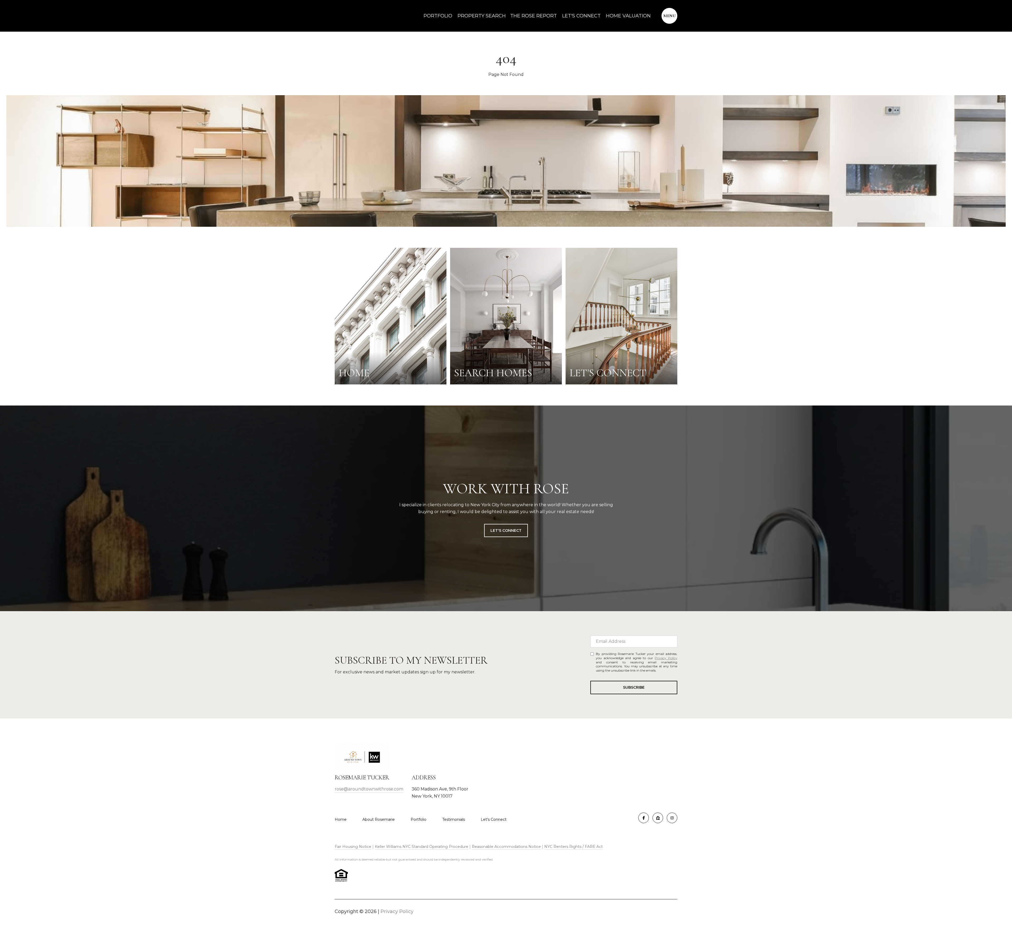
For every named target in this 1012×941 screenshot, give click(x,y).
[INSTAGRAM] (672, 818)
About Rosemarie (378, 819)
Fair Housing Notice (353, 846)
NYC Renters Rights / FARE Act (573, 846)
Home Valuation (628, 16)
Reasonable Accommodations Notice (506, 846)
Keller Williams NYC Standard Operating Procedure (421, 846)
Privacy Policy (666, 658)
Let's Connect (494, 819)
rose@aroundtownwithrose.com (369, 789)
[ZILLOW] (658, 818)
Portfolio (438, 16)
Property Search (481, 16)
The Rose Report (533, 16)
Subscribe (634, 687)
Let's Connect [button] (506, 530)
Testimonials (453, 819)
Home (341, 819)
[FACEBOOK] (643, 818)
